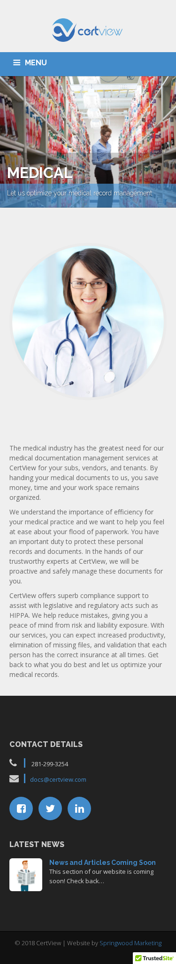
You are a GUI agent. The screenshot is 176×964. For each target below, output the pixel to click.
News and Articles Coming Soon (102, 862)
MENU (36, 62)
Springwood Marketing (130, 943)
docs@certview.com (58, 779)
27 (26, 873)
